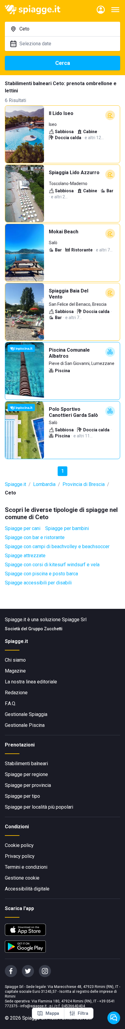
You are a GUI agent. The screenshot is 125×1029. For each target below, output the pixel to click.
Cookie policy (19, 845)
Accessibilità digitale (27, 889)
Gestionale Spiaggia (26, 714)
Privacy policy (20, 856)
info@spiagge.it (33, 1006)
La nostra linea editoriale (31, 682)
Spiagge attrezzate (25, 555)
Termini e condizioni (26, 867)
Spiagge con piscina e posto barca (41, 574)
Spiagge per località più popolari (39, 807)
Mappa (52, 1013)
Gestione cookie (22, 878)
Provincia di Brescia (83, 484)
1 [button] (62, 471)
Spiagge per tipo (22, 796)
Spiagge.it (15, 484)
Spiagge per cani (22, 528)
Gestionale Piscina (25, 725)
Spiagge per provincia (28, 785)
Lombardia (44, 484)
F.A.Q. (10, 703)
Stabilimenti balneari (26, 763)
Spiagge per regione (26, 774)
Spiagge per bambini (67, 528)
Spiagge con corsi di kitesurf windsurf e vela (52, 564)
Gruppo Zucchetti (45, 628)
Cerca (62, 63)
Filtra (83, 1013)
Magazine (15, 671)
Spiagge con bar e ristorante (35, 537)
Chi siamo (15, 660)
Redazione (16, 692)
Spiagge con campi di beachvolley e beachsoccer (57, 546)
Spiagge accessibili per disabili (38, 583)
